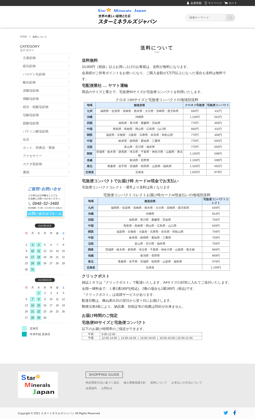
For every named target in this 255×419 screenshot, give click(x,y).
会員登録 (196, 3)
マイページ (215, 3)
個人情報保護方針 (135, 382)
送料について (158, 382)
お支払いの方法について (186, 382)
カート (233, 3)
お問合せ (106, 388)
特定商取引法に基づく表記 (102, 382)
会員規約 (91, 388)
